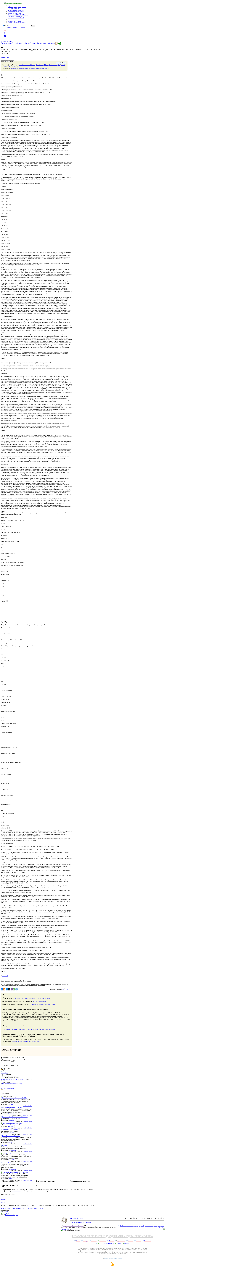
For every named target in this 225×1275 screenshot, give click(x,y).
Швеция (119, 1243)
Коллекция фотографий (15, 13)
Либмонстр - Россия (17, 1041)
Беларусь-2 (147, 1241)
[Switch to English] (5, 30)
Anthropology (12, 1150)
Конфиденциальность (8, 1208)
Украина (94, 1241)
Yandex (53, 1004)
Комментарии (5, 57)
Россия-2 (138, 1241)
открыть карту (66, 1229)
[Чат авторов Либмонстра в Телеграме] (5, 35)
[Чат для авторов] (134, 1218)
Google (47, 1004)
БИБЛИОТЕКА (16, 27)
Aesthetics (11, 1114)
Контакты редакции (76, 1218)
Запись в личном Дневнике (16, 11)
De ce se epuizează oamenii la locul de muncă (15, 1117)
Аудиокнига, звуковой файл (16, 18)
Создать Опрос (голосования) (16, 22)
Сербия (126, 1243)
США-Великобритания (107, 1243)
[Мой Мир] (7, 989)
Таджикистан (121, 1241)
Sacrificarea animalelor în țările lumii (12, 1107)
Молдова (111, 1241)
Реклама (88, 1222)
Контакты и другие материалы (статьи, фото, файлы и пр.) (32, 998)
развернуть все (25, 1059)
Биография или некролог (15, 16)
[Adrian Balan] (1, 1071)
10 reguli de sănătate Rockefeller (11, 1136)
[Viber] (12, 989)
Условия (18, 1208)
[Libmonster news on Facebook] (161, 1218)
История (3, 1079)
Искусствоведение (11, 1079)
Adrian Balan (4, 1073)
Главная (3, 1199)
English (6, 1211)
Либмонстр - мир (27, 1041)
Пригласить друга (32, 1208)
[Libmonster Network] (141, 1227)
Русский (6, 1213)
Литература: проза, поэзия (15, 10)
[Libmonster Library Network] (164, 1229)
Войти (11, 41)
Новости (81, 1222)
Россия (78, 1241)
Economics (11, 1104)
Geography (11, 1178)
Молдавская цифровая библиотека (73, 1226)
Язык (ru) (40, 1208)
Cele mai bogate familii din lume (11, 1129)
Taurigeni (4, 1145)
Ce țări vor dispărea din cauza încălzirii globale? (15, 1172)
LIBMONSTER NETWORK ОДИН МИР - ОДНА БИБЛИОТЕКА (112, 1236)
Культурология (22, 1079)
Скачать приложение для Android (113, 1258)
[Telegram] (16, 989)
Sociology (11, 1159)
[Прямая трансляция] (144, 1218)
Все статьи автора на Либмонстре (12, 1083)
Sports (10, 1142)
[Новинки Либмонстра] (160, 1218)
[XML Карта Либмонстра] (112, 1265)
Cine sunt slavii (6, 1163)
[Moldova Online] (1, 1098)
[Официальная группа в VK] (5, 37)
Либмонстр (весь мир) (37, 1004)
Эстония (130, 1241)
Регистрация (4, 41)
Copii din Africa (6, 1153)
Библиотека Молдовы (11, 1215)
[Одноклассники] (4, 989)
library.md (5, 976)
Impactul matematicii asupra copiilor (12, 1123)
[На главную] (64, 1223)
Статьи (3, 1202)
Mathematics (11, 1126)
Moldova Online (27, 1106)
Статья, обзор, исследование (17, 7)
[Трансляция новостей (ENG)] (5, 32)
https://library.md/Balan (39, 1001)
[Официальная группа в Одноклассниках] (4, 33)
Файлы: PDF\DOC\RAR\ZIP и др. (18, 15)
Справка (23, 1208)
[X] (9, 989)
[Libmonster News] (163, 1218)
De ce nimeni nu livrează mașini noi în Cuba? (14, 1098)
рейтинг (14, 1076)
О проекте (73, 1222)
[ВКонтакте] (2, 989)
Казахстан (102, 1241)
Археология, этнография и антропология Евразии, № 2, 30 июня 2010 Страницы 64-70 (37, 68)
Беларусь (85, 1241)
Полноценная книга (15, 8)
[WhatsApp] (14, 989)
